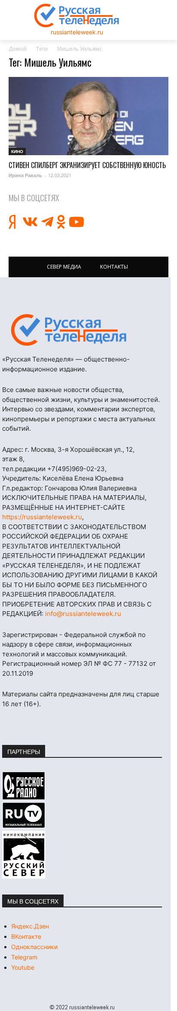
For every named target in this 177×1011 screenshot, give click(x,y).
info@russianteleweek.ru (83, 614)
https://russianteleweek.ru (42, 517)
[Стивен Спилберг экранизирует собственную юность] (88, 116)
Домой (18, 48)
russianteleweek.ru (77, 32)
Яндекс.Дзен (30, 926)
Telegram (24, 957)
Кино (17, 151)
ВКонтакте (26, 936)
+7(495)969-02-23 (76, 469)
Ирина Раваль (25, 175)
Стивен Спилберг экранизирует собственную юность (87, 165)
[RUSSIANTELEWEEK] (77, 15)
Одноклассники (34, 946)
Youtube (22, 967)
